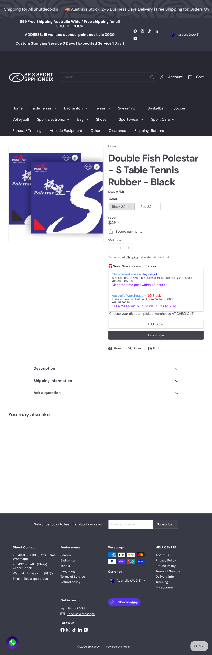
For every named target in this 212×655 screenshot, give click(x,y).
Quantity (115, 239)
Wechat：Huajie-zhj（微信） (34, 573)
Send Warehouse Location (134, 266)
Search (65, 555)
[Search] (152, 77)
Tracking (162, 582)
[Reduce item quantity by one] (112, 247)
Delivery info (165, 577)
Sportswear (129, 119)
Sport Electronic (51, 119)
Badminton (74, 108)
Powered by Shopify (118, 646)
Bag (81, 119)
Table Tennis (42, 108)
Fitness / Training (26, 130)
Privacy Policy (166, 560)
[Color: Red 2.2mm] (20, 462)
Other (95, 130)
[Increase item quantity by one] (128, 247)
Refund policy (70, 582)
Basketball (156, 108)
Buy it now (156, 335)
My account (164, 587)
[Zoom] (56, 194)
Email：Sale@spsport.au (30, 579)
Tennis (101, 108)
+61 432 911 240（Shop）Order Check (31, 566)
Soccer (179, 108)
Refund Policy (166, 566)
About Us (162, 555)
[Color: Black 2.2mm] (11, 462)
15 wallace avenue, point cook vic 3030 (70, 34)
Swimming (127, 108)
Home (17, 108)
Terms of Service (72, 577)
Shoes (101, 119)
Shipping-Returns (149, 130)
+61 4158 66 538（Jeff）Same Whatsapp (34, 557)
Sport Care (161, 119)
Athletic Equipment (66, 130)
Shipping (132, 257)
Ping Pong (67, 571)
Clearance (117, 130)
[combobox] (108, 77)
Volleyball (20, 119)
